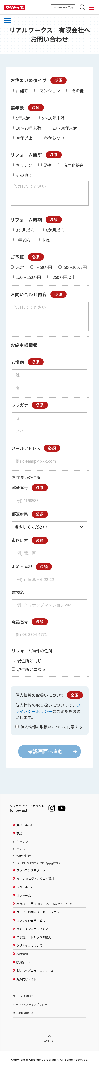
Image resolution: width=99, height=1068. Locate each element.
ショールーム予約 (63, 7)
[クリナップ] (14, 7)
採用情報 (22, 954)
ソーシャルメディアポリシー (30, 1004)
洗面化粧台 (23, 856)
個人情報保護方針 (23, 1013)
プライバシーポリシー (47, 708)
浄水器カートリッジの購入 (33, 937)
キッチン (22, 842)
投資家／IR (23, 962)
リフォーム (23, 895)
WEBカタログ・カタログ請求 (35, 879)
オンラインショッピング (32, 929)
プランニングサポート (30, 870)
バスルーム (23, 849)
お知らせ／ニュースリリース (34, 971)
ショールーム (25, 887)
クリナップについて (29, 945)
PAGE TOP (49, 1040)
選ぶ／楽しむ (25, 825)
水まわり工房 (44, 903)
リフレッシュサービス (30, 920)
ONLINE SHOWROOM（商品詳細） (39, 863)
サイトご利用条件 (23, 996)
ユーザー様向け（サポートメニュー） (40, 912)
